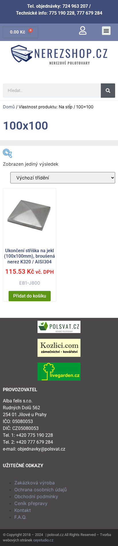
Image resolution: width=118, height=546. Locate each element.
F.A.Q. (20, 517)
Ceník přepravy (31, 503)
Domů (9, 106)
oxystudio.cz (43, 540)
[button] (106, 30)
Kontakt (22, 510)
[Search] (108, 90)
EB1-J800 (29, 267)
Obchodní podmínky (36, 496)
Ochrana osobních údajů (40, 489)
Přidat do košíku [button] (29, 296)
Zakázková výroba (34, 483)
